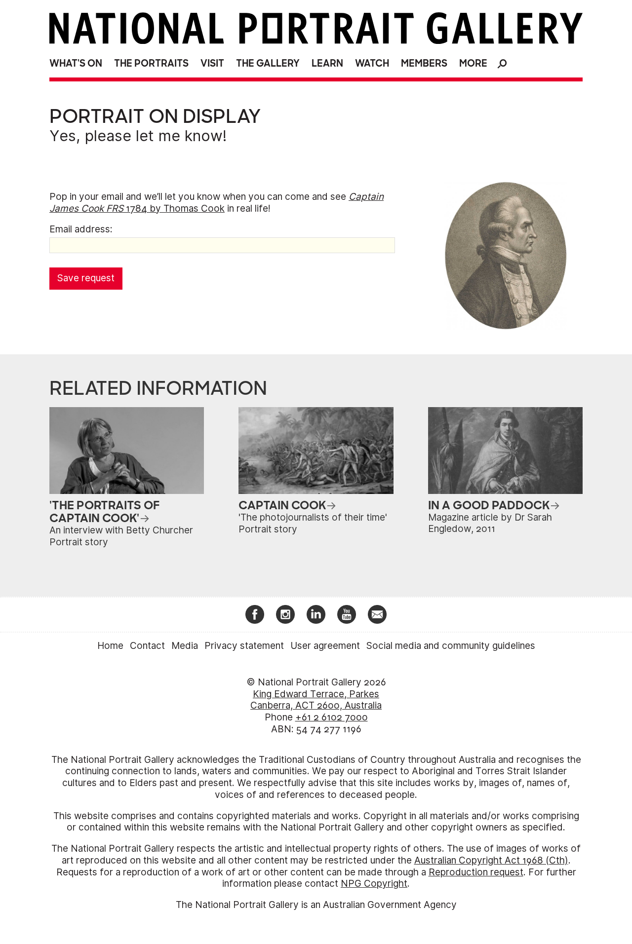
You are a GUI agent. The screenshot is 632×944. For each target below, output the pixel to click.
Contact (147, 645)
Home (110, 645)
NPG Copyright (374, 883)
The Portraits (151, 63)
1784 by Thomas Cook (216, 202)
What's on (75, 63)
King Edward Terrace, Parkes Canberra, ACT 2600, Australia (316, 700)
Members (424, 63)
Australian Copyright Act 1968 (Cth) (491, 860)
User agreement (325, 645)
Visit (212, 63)
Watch (372, 63)
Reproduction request (476, 872)
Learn (327, 63)
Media (184, 645)
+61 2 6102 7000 (331, 717)
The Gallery (268, 63)
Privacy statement (244, 645)
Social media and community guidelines (450, 645)
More (473, 63)
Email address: (81, 229)
